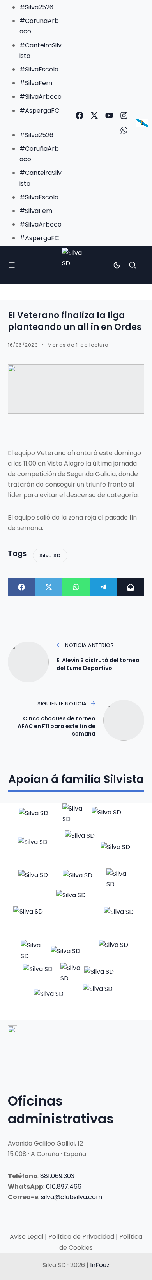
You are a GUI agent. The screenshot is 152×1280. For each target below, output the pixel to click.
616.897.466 (63, 1186)
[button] (33, 121)
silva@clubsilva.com (71, 1197)
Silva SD (49, 555)
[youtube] (109, 115)
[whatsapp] (124, 130)
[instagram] (124, 115)
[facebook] (79, 115)
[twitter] (94, 115)
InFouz (100, 1265)
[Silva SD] (76, 265)
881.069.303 (57, 1176)
